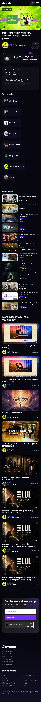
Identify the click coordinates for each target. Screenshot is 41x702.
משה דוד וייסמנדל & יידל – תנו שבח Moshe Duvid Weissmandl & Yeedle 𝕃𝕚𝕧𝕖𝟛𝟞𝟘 (27, 244)
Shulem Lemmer (28, 675)
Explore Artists (7, 654)
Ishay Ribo (6, 680)
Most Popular (7, 656)
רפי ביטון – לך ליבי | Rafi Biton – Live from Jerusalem (28, 215)
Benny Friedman (8, 678)
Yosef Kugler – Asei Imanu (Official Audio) (26, 225)
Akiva (4, 675)
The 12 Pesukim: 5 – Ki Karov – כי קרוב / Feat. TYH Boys (18, 347)
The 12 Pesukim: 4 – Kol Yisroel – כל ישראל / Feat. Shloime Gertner (20, 380)
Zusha (25, 686)
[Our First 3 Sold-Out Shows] (10, 237)
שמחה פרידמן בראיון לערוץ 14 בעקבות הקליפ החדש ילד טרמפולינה (28, 254)
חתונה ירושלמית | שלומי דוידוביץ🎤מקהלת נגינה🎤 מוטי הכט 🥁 (27, 283)
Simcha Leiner (28, 678)
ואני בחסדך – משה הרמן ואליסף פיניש (28, 204)
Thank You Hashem (30, 680)
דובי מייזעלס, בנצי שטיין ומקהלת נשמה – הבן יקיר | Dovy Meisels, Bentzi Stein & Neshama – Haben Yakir (28, 196)
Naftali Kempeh (7, 686)
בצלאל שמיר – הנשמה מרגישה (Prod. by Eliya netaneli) (28, 273)
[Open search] (32, 3)
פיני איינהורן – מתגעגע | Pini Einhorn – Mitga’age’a (29, 264)
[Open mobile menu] (37, 3)
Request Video (7, 662)
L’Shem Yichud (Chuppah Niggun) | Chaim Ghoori (15, 478)
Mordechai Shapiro (9, 683)
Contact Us (6, 659)
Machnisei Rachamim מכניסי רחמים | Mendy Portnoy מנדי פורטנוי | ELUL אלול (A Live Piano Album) (18, 545)
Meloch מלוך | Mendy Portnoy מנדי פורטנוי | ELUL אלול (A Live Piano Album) (19, 512)
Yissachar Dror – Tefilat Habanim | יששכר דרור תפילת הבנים (28, 293)
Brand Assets (7, 664)
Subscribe (11, 618)
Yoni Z (25, 683)
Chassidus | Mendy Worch (12, 413)
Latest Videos (7, 651)
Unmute (7, 10)
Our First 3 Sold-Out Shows (27, 234)
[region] (20, 18)
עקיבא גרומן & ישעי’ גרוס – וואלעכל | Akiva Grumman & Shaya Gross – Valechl (28, 303)
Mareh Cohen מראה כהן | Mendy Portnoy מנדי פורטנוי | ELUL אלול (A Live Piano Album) (18, 579)
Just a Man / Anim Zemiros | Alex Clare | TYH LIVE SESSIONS (19, 445)
